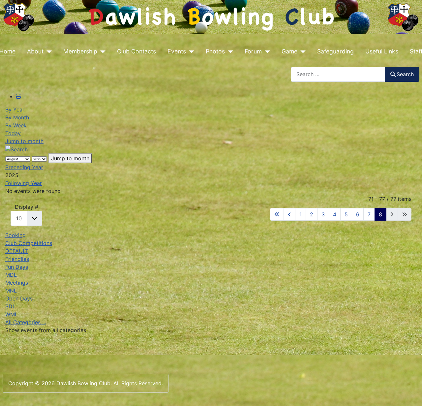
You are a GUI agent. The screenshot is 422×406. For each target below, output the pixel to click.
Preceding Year (24, 167)
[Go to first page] (277, 214)
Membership (80, 51)
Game (289, 51)
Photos (215, 51)
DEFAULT (16, 251)
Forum (253, 51)
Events (176, 51)
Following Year (23, 183)
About (35, 51)
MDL (11, 274)
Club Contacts (136, 51)
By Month (17, 117)
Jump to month (24, 141)
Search (405, 74)
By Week (16, 125)
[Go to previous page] (289, 214)
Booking (15, 235)
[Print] (18, 96)
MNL (11, 290)
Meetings (16, 282)
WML (11, 314)
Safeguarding (335, 51)
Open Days (19, 298)
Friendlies (17, 259)
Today (13, 133)
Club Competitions (28, 243)
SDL (10, 306)
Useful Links (381, 51)
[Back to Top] (410, 394)
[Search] (16, 149)
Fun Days (16, 267)
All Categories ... (25, 322)
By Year (14, 109)
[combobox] (338, 74)
